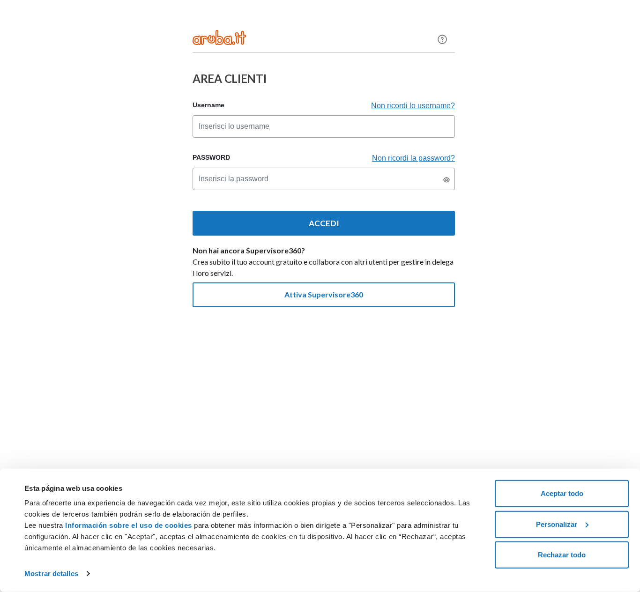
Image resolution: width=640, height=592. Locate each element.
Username (208, 105)
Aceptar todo (562, 493)
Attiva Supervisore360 (323, 294)
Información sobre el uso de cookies (128, 525)
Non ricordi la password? (413, 158)
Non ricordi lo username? (413, 106)
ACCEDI (324, 223)
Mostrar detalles (51, 573)
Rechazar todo (562, 555)
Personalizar (556, 524)
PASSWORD (211, 157)
